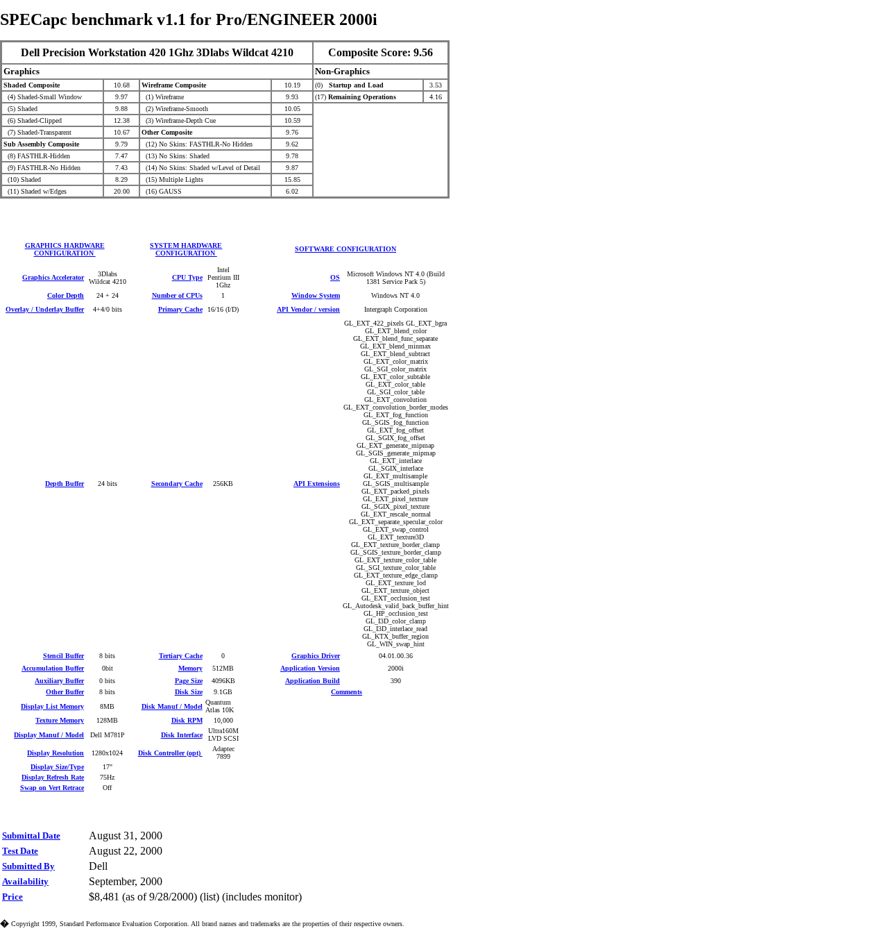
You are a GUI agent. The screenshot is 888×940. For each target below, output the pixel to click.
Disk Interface (182, 735)
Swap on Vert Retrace (52, 787)
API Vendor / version (308, 309)
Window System (315, 295)
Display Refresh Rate (53, 777)
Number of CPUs (177, 295)
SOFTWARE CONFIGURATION (345, 249)
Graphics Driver (315, 656)
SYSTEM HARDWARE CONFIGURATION (186, 249)
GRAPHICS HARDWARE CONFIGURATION (65, 249)
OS (335, 277)
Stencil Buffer (63, 656)
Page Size (189, 681)
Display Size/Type (57, 767)
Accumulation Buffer (53, 668)
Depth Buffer (64, 483)
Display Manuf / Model (49, 735)
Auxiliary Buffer (59, 681)
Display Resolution (55, 753)
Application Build (312, 681)
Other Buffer (65, 692)
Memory (190, 668)
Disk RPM (187, 720)
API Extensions (316, 483)
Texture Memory (59, 720)
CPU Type (187, 277)
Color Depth (65, 295)
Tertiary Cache (181, 656)
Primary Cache (180, 309)
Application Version (310, 668)
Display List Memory (52, 706)
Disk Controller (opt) (170, 753)
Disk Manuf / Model (172, 706)
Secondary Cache (177, 483)
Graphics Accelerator (53, 277)
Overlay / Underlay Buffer (45, 309)
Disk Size (189, 692)
